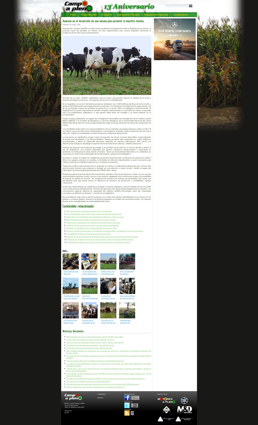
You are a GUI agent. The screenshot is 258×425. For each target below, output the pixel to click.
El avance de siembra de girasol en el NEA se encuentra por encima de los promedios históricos (105, 378)
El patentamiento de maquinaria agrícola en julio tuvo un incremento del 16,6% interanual (102, 384)
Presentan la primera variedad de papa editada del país (89, 348)
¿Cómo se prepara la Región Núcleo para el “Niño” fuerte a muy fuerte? (95, 342)
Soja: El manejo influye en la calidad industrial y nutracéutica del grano (95, 361)
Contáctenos (180, 14)
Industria (107, 14)
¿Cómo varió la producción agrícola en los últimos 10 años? (90, 340)
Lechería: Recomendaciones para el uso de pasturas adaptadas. (92, 225)
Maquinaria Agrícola (156, 14)
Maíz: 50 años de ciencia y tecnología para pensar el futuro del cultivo (94, 337)
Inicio (73, 14)
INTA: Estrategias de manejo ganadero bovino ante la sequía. (91, 220)
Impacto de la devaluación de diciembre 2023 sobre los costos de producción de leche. (103, 237)
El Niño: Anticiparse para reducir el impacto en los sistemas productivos (95, 387)
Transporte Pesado (128, 14)
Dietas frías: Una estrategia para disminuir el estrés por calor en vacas (95, 217)
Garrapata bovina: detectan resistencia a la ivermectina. (89, 211)
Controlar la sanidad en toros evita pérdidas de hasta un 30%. (91, 228)
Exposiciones (89, 14)
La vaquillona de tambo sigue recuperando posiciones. (88, 234)
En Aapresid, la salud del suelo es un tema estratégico (88, 381)
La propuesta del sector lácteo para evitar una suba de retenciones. (94, 214)
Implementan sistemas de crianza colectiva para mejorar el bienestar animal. (98, 242)
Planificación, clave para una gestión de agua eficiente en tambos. (93, 222)
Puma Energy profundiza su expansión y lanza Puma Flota (90, 345)
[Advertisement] (175, 80)
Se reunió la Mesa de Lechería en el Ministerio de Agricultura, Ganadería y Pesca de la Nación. (105, 231)
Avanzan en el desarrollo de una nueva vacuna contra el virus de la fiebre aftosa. (100, 239)
